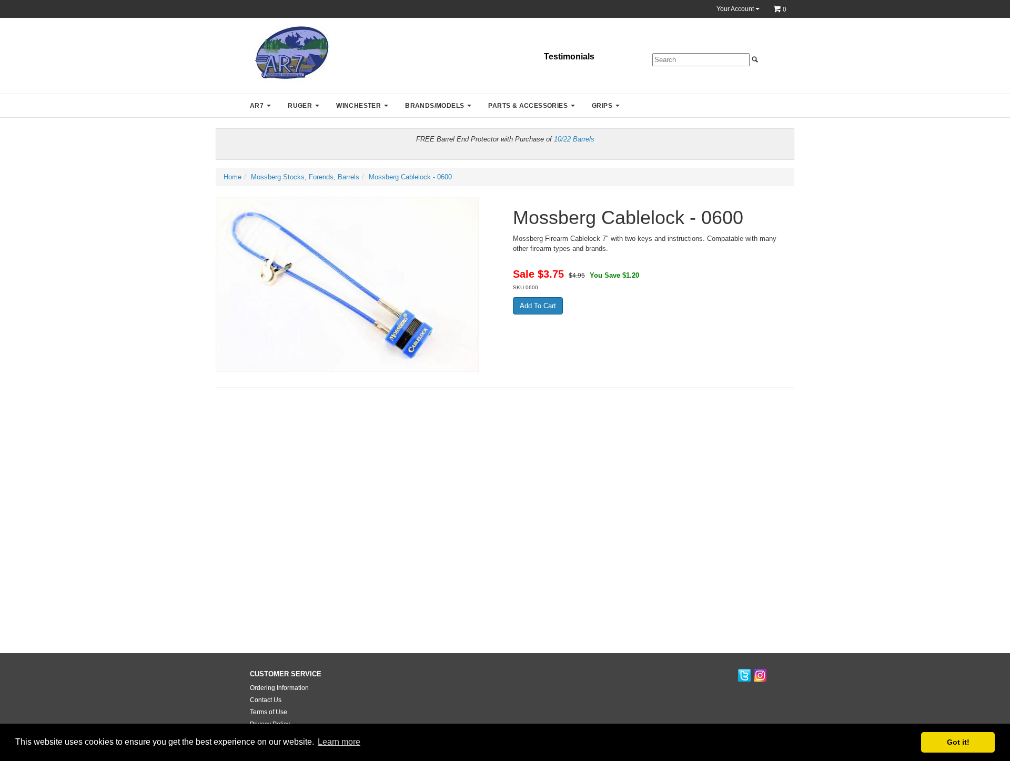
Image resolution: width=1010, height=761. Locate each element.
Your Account (735, 9)
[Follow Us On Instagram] (760, 676)
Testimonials (569, 56)
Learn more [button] (339, 741)
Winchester (358, 105)
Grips (602, 105)
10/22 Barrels (574, 139)
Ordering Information (279, 688)
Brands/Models (434, 105)
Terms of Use (268, 712)
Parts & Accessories (528, 105)
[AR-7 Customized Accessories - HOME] (289, 54)
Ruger (300, 105)
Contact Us (265, 700)
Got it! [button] (958, 742)
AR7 (257, 105)
